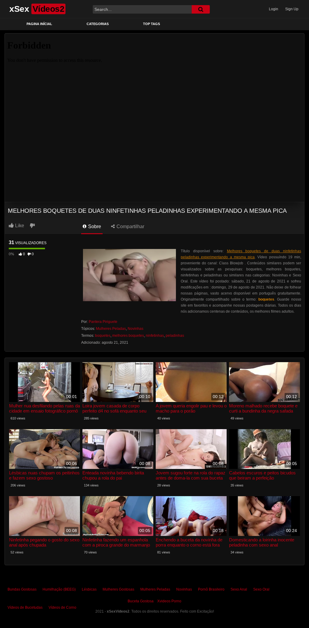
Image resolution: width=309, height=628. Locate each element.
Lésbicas (89, 589)
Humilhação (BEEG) (59, 589)
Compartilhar (129, 226)
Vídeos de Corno (62, 607)
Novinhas (135, 329)
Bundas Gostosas (22, 589)
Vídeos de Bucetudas (25, 607)
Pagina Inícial (39, 24)
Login (273, 9)
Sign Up (291, 9)
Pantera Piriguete (103, 322)
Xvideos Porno (169, 601)
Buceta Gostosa (141, 601)
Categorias (98, 24)
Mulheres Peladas (111, 329)
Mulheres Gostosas (118, 589)
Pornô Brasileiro (211, 589)
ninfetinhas (155, 335)
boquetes (102, 335)
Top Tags (151, 24)
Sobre (94, 226)
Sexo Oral (261, 589)
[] (201, 9)
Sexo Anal (239, 589)
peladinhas (175, 335)
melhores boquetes (128, 335)
